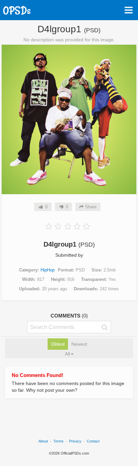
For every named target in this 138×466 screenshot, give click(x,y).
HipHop (48, 269)
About (43, 441)
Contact (93, 441)
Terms (58, 441)
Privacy (75, 441)
